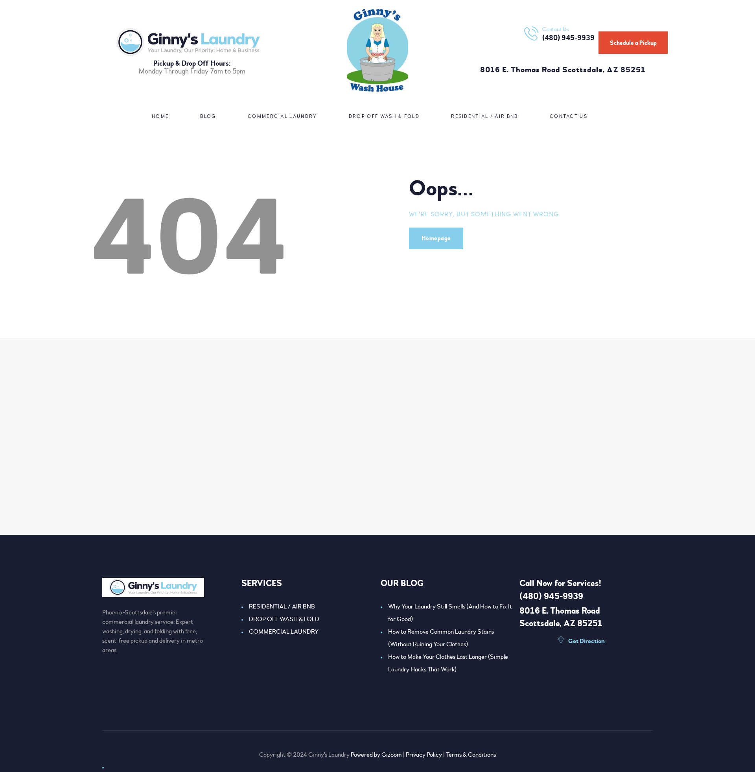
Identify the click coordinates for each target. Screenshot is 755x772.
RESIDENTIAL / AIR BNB (282, 606)
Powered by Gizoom (376, 755)
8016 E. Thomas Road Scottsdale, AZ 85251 (563, 70)
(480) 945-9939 (551, 596)
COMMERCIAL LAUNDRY (284, 632)
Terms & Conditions (471, 755)
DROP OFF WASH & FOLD (284, 619)
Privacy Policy (424, 755)
